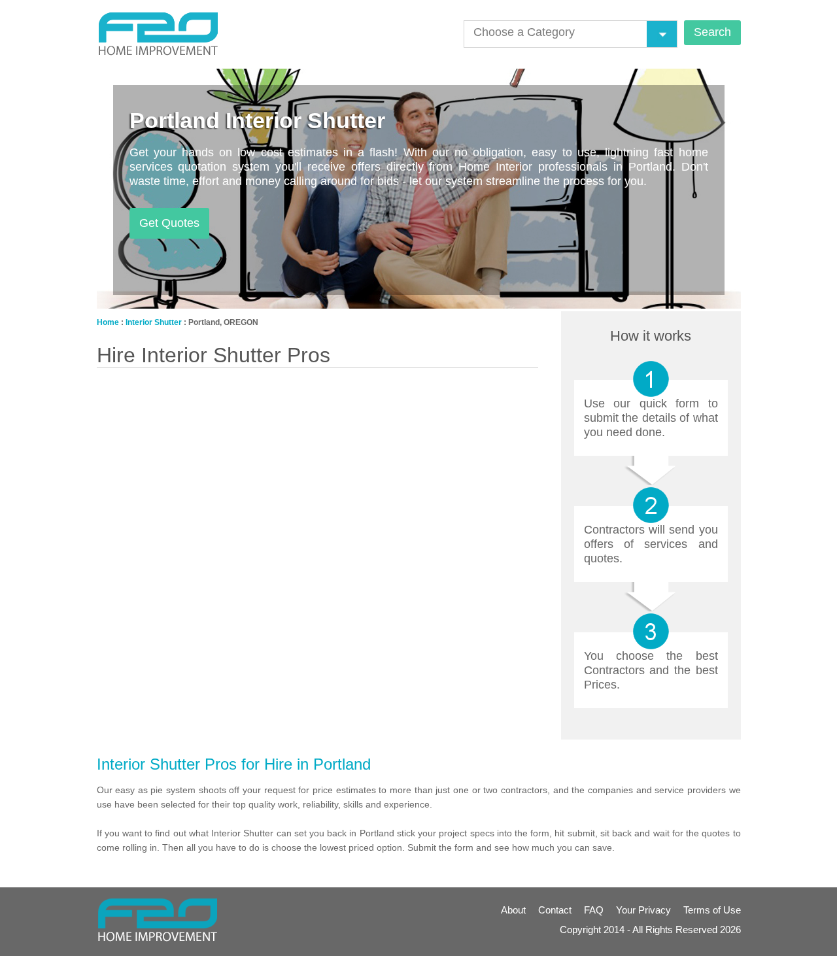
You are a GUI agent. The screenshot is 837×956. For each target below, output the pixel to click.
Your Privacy (643, 909)
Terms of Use (712, 909)
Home (108, 322)
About (513, 909)
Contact (555, 909)
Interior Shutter (154, 322)
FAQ (594, 909)
